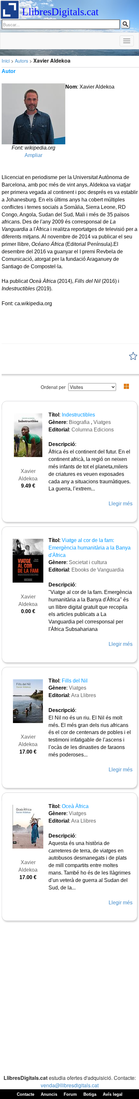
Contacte (25, 1094)
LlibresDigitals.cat (60, 12)
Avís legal (113, 1094)
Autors (21, 60)
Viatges (102, 422)
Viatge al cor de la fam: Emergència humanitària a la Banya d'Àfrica (89, 547)
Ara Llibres (83, 695)
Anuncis (49, 1094)
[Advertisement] (69, 998)
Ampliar (33, 155)
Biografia (79, 422)
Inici (6, 60)
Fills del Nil (75, 680)
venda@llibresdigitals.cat (70, 1085)
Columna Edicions (92, 429)
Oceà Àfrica (75, 806)
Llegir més (121, 503)
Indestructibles (78, 414)
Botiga (89, 1094)
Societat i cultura (88, 562)
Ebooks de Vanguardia (97, 570)
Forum (70, 1094)
